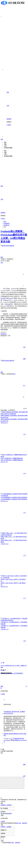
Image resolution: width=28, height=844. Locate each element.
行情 (5, 146)
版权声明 (11, 733)
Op (7, 300)
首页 (5, 142)
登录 (2, 686)
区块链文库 (16, 738)
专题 (5, 144)
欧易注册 (3, 746)
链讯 (2, 257)
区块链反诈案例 (8, 147)
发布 (2, 139)
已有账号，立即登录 (6, 826)
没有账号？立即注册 (6, 805)
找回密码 (9, 813)
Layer (10, 298)
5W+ (24, 385)
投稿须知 (6, 733)
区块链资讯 (7, 223)
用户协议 (21, 733)
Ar (14, 300)
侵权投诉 (16, 733)
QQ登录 (9, 125)
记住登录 (4, 813)
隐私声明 (24, 823)
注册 (2, 840)
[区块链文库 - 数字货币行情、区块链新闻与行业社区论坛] (15, 713)
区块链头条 (7, 225)
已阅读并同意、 (11, 842)
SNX (8, 304)
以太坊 (3, 298)
